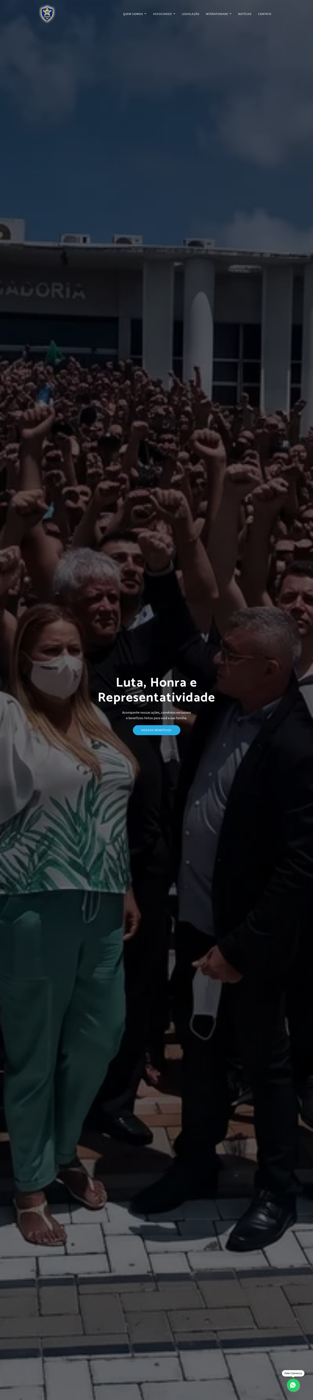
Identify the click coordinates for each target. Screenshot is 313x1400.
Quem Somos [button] (133, 14)
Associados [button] (163, 14)
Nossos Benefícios (157, 730)
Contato (264, 14)
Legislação (191, 14)
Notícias (245, 14)
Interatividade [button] (217, 14)
